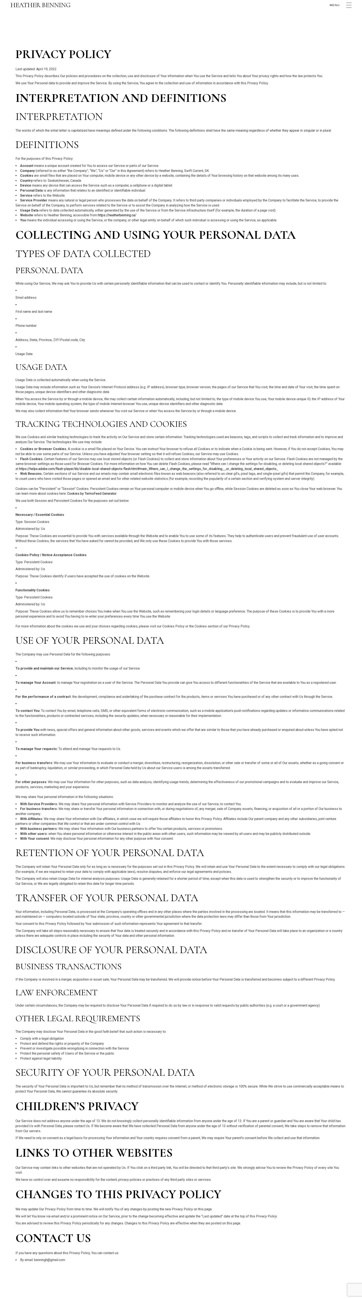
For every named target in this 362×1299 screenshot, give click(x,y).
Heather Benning (40, 5)
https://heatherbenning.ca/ (117, 215)
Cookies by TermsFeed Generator (91, 494)
